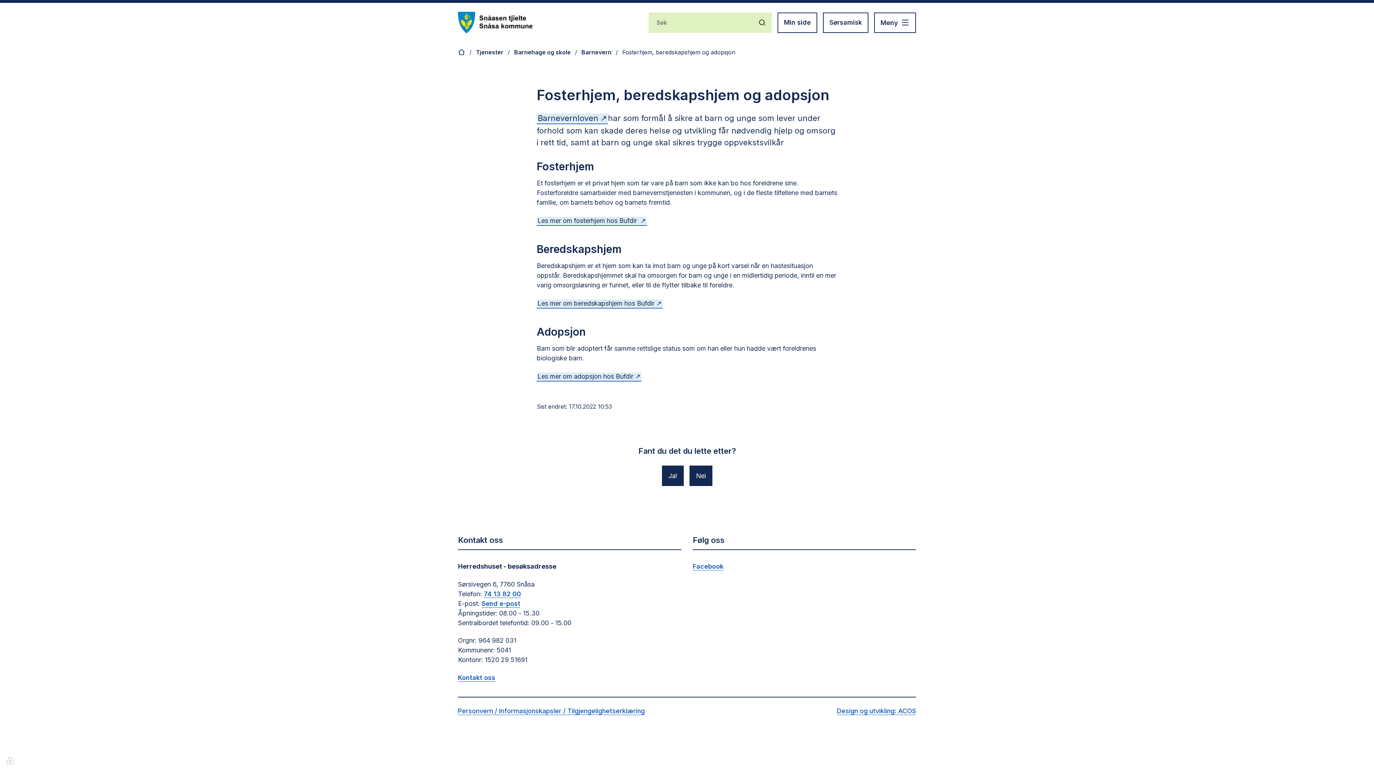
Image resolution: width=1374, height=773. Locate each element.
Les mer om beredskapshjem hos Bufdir (595, 303)
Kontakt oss (476, 677)
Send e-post (501, 603)
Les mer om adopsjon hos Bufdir (585, 376)
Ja (672, 476)
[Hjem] (461, 52)
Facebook (708, 566)
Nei (701, 476)
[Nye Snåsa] (495, 22)
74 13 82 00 (502, 594)
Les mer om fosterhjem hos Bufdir (588, 220)
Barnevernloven (569, 118)
